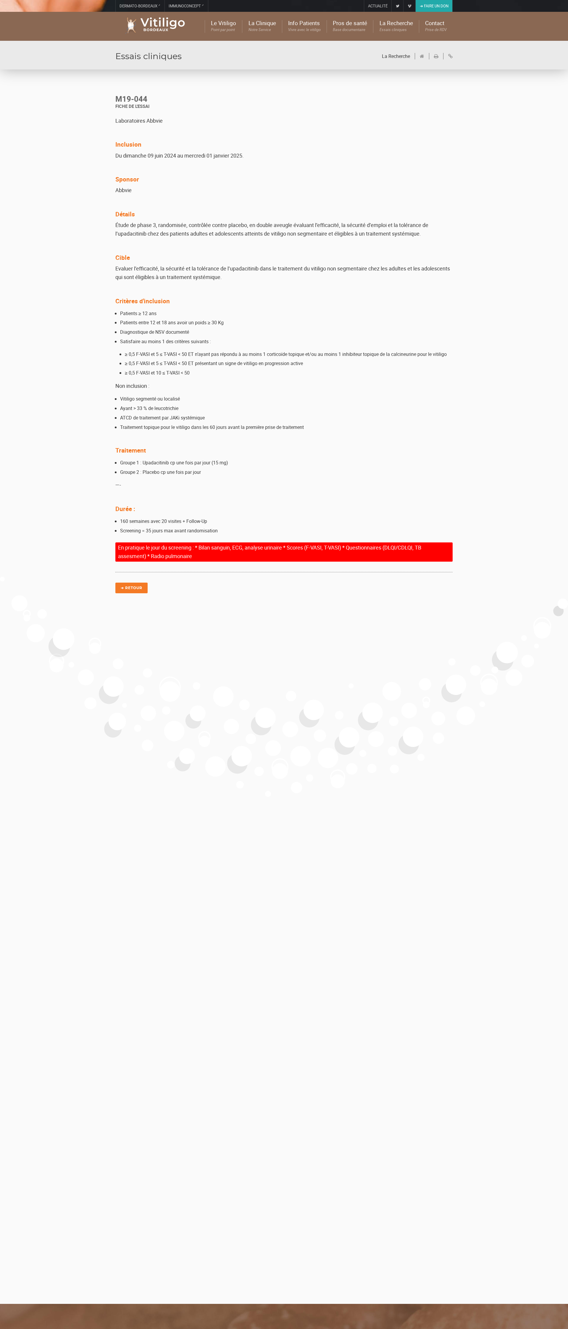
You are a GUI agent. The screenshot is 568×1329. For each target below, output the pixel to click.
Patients (304, 26)
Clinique (262, 26)
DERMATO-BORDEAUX (140, 6)
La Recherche (396, 56)
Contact (436, 26)
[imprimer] (433, 56)
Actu (372, 6)
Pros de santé (350, 26)
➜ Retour (131, 588)
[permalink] (448, 56)
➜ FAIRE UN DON (434, 6)
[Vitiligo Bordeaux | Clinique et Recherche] (160, 26)
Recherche (396, 26)
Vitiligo (223, 26)
